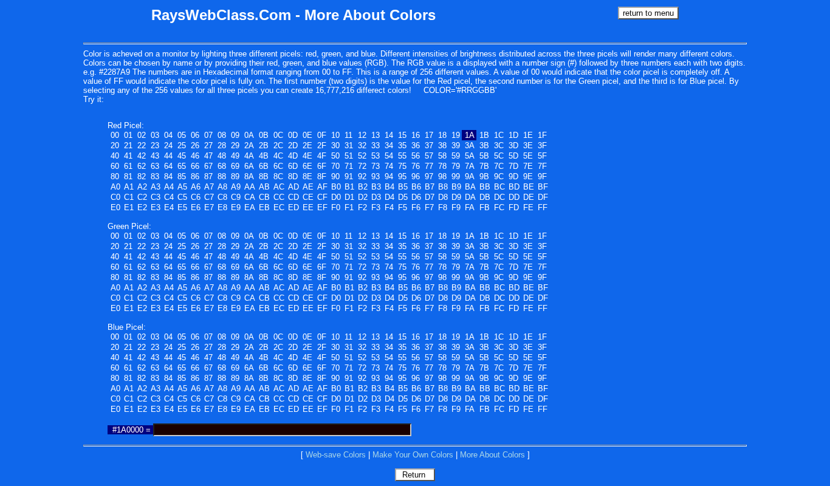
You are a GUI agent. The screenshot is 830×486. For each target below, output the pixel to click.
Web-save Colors (336, 454)
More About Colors (492, 454)
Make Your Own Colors (412, 454)
